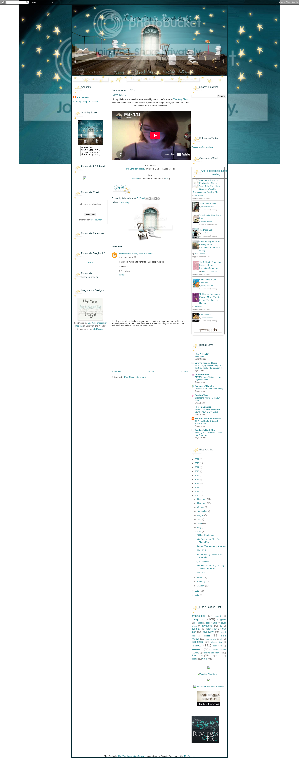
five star (196, 628)
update (195, 659)
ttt (210, 656)
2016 (197, 479)
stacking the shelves (211, 653)
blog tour (199, 619)
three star (197, 655)
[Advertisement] (88, 352)
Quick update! (203, 561)
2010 (197, 595)
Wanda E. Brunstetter (209, 271)
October (201, 507)
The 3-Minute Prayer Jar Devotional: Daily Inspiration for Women (210, 265)
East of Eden (205, 314)
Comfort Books (202, 374)
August (200, 515)
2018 (197, 471)
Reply (121, 275)
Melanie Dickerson (207, 207)
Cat (166, 178)
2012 (197, 496)
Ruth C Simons (206, 221)
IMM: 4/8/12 (202, 572)
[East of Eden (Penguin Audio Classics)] (196, 321)
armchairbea (198, 616)
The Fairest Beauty (207, 204)
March (200, 577)
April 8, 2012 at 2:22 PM (142, 253)
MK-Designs (98, 329)
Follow (90, 262)
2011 (197, 591)
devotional (207, 625)
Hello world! (200, 356)
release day (216, 642)
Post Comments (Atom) (135, 377)
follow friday (211, 629)
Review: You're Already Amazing (211, 546)
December (202, 499)
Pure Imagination (203, 407)
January (201, 586)
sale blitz (217, 646)
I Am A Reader (202, 354)
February (201, 582)
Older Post (185, 371)
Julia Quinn (205, 233)
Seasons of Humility (204, 386)
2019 (197, 467)
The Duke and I (206, 230)
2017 (197, 475)
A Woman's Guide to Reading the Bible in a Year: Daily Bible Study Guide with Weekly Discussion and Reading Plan (206, 186)
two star (219, 656)
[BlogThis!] (149, 198)
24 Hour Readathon (205, 535)
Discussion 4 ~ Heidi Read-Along (209, 389)
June (199, 523)
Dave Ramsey (200, 254)
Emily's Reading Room (206, 363)
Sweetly (135, 178)
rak (221, 639)
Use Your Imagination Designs (131, 756)
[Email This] (146, 198)
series (196, 649)
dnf (221, 626)
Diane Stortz (199, 195)
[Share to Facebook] (155, 198)
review (196, 645)
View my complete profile (85, 101)
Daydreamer (125, 253)
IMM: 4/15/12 (203, 550)
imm (121, 202)
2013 (197, 491)
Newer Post (117, 371)
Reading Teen (201, 395)
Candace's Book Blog (205, 430)
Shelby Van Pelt (207, 286)
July (199, 519)
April (199, 531)
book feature (211, 623)
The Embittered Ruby (135, 169)
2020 (197, 463)
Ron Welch (198, 306)
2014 (197, 487)
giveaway (208, 632)
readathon (197, 642)
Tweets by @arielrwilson (202, 147)
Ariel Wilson (82, 97)
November (202, 503)
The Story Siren (180, 99)
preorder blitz (211, 639)
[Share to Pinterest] (158, 198)
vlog (127, 202)
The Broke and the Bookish (208, 418)
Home (151, 371)
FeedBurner (96, 220)
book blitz (198, 623)
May (199, 527)
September (202, 511)
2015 (197, 483)
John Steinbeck (207, 318)
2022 (197, 459)
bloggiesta (221, 620)
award (218, 616)
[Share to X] (152, 198)
